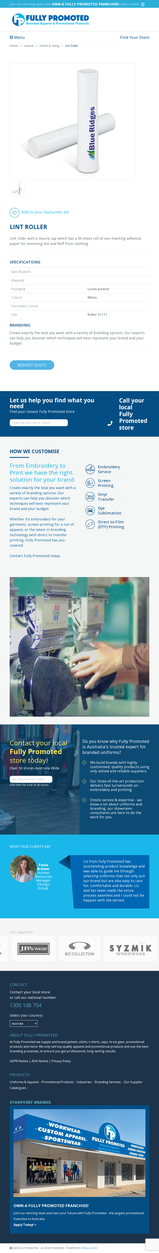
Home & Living (49, 46)
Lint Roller (71, 46)
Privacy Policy (61, 1061)
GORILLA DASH (89, 1248)
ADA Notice (40, 1061)
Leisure (29, 46)
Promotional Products (58, 1082)
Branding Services (108, 1082)
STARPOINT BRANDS (30, 1102)
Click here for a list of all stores (29, 785)
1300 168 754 (25, 1005)
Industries (84, 1082)
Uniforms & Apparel (24, 1082)
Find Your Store (134, 37)
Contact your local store (30, 992)
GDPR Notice (19, 1061)
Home (14, 46)
